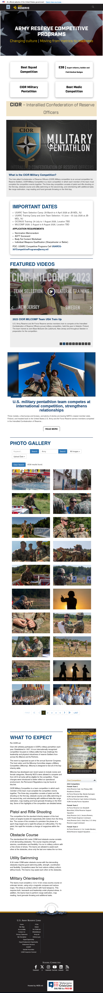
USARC (16, 395)
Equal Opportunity (28, 939)
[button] (55, 2)
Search (34, 451)
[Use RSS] (67, 968)
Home (22, 924)
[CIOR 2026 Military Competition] (31, 479)
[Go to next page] (64, 713)
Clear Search (19, 464)
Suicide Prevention (28, 949)
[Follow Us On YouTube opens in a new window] (55, 968)
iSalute (37, 927)
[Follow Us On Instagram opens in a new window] (48, 968)
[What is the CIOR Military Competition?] (51, 145)
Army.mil (36, 934)
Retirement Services (28, 944)
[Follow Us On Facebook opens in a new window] (36, 968)
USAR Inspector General (28, 952)
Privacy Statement (21, 934)
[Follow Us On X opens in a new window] (42, 968)
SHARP (28, 947)
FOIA (36, 924)
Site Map (21, 927)
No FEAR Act (37, 929)
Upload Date (19, 456)
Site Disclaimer (21, 937)
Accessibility (22, 929)
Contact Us (21, 932)
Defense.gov (37, 937)
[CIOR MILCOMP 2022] (51, 292)
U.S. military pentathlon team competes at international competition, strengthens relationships (51, 406)
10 (89, 344)
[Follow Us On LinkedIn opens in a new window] (61, 968)
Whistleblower (36, 932)
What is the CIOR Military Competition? (32, 175)
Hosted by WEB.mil (35, 986)
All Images (74, 451)
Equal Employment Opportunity (28, 942)
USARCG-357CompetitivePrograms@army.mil (37, 248)
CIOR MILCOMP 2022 (25, 319)
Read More (51, 428)
